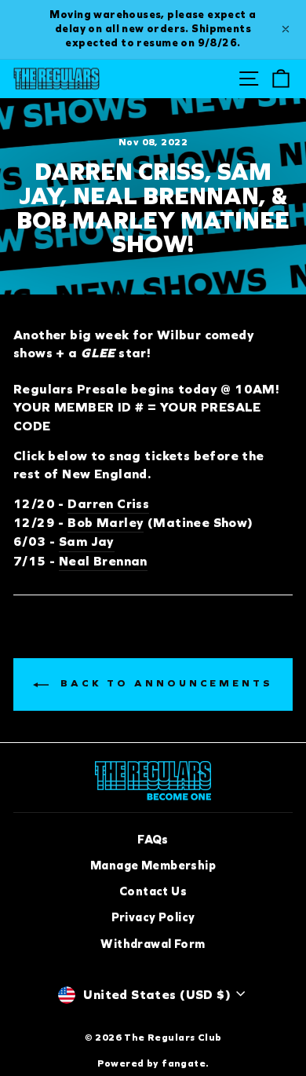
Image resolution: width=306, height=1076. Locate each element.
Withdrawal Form (152, 944)
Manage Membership (153, 865)
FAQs (153, 840)
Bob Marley (105, 522)
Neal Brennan (103, 561)
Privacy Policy (153, 917)
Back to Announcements (164, 683)
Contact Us (153, 891)
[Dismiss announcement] (286, 29)
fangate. (185, 1063)
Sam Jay (87, 541)
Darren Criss (108, 503)
